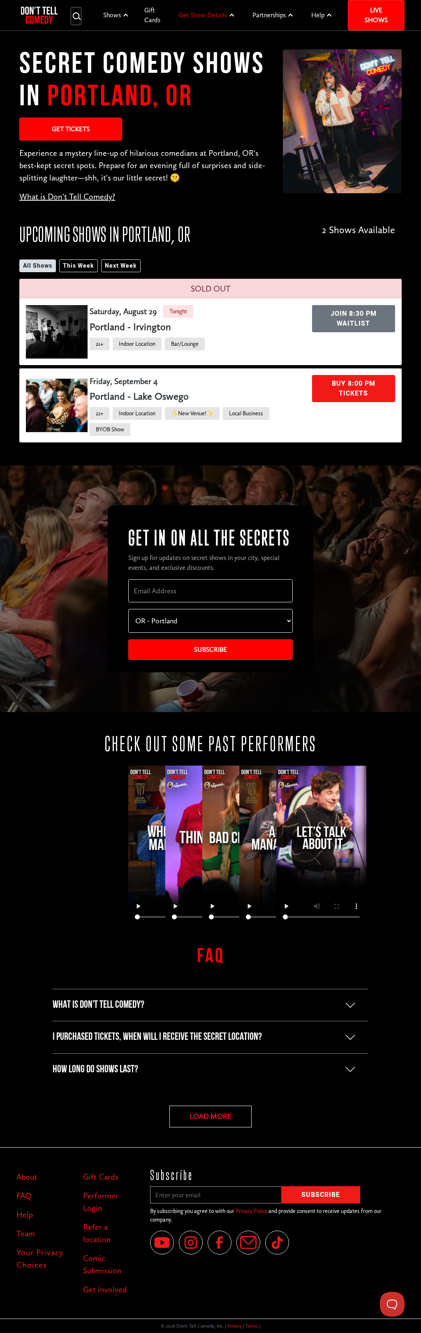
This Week (78, 266)
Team (25, 1233)
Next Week (121, 266)
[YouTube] (162, 1242)
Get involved (105, 1289)
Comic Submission (102, 1264)
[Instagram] (191, 1242)
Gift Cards (152, 15)
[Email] (248, 1242)
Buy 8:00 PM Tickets (353, 388)
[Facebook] (219, 1242)
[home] (39, 15)
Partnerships (269, 15)
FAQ (24, 1196)
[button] (116, 15)
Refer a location (97, 1233)
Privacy (234, 1326)
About (26, 1177)
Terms (251, 1326)
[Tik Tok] (277, 1242)
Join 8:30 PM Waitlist (354, 319)
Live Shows (376, 15)
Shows (112, 15)
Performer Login (100, 1202)
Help (317, 15)
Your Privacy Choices (39, 1258)
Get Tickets (71, 129)
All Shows (37, 266)
